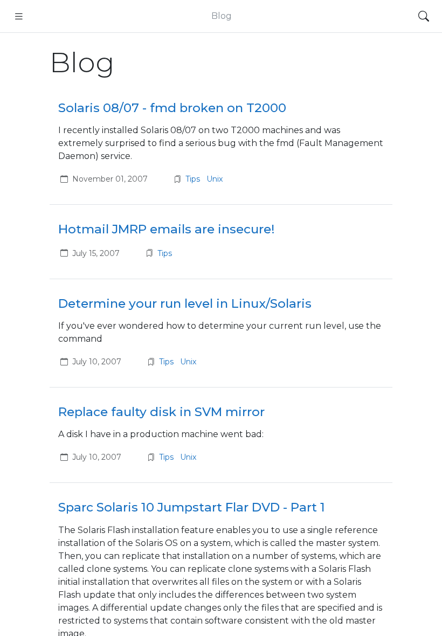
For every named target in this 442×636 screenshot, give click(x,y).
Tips (193, 179)
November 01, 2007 (110, 179)
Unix (214, 179)
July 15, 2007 (96, 253)
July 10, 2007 (96, 362)
